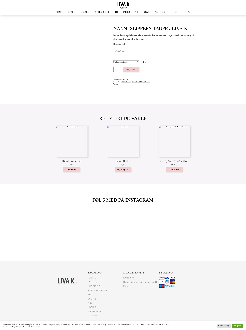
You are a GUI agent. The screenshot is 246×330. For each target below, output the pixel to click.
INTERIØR (173, 12)
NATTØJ (134, 82)
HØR (116, 12)
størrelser (130, 59)
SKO (136, 12)
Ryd (144, 62)
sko (117, 84)
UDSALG (146, 12)
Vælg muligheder (123, 170)
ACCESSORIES (160, 12)
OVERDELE (71, 12)
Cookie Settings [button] (223, 325)
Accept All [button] (237, 325)
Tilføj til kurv (131, 69)
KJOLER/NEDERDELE (102, 12)
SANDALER (142, 82)
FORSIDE (60, 12)
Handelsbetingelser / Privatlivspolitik (141, 282)
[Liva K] (67, 280)
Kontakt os (128, 277)
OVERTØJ (126, 12)
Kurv (125, 286)
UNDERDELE (85, 12)
